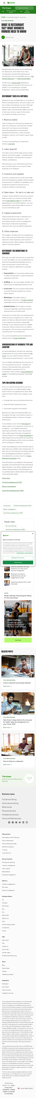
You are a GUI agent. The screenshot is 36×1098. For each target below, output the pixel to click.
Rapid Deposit (6, 871)
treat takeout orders (13, 200)
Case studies (5, 968)
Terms (13, 1085)
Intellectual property (7, 974)
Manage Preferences (18, 557)
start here (11, 144)
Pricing (4, 930)
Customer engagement (8, 884)
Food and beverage (12, 17)
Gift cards (5, 887)
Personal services (9, 811)
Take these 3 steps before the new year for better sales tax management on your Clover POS (17, 722)
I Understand (18, 562)
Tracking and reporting (8, 862)
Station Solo (5, 915)
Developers (5, 984)
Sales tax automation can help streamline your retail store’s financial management (20, 568)
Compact (4, 903)
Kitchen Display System (8, 924)
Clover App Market (25, 435)
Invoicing (4, 850)
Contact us (5, 946)
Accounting (23, 17)
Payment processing (8, 846)
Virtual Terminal (6, 853)
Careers (4, 971)
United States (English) (25, 1088)
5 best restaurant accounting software (17, 683)
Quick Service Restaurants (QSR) (13, 490)
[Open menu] (4, 2)
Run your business (11, 526)
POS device (25, 424)
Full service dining (9, 799)
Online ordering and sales (9, 843)
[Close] (33, 534)
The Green (6, 8)
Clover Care (5, 949)
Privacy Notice (29, 553)
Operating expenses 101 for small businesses (21, 583)
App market (5, 987)
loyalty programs (27, 300)
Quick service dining (10, 803)
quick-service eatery (24, 78)
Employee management (9, 874)
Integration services (7, 993)
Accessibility (6, 1089)
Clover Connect (6, 990)
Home (3, 17)
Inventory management (8, 865)
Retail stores (7, 807)
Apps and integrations (8, 890)
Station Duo (5, 918)
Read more (7, 686)
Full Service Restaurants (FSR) (12, 482)
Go (3, 899)
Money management (9, 486)
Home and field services (11, 818)
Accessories (5, 927)
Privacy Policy (8, 1087)
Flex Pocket (5, 906)
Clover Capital (6, 868)
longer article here (19, 338)
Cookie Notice (20, 553)
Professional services (10, 815)
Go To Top (29, 778)
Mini (3, 912)
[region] (18, 549)
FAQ (3, 943)
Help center (5, 940)
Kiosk (3, 921)
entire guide (16, 83)
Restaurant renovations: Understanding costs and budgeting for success (18, 575)
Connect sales (6, 952)
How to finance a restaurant (13, 761)
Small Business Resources (9, 955)
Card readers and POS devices (10, 837)
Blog (3, 965)
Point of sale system (7, 840)
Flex (3, 909)
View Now (18, 640)
